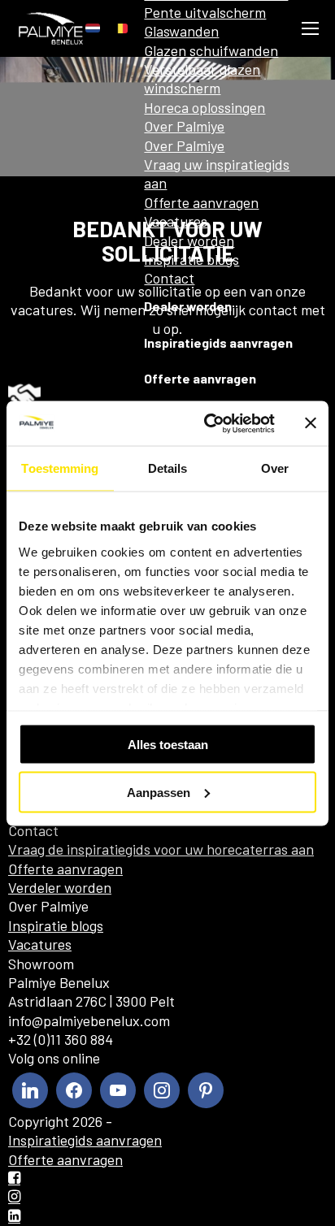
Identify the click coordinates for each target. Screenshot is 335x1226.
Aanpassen (158, 792)
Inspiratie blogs (191, 259)
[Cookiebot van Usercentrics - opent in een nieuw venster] (207, 423)
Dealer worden (189, 240)
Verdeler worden (59, 887)
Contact (169, 278)
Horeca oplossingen (204, 107)
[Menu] (310, 28)
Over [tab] (275, 468)
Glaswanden (181, 31)
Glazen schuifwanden (211, 50)
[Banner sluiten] (310, 423)
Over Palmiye (184, 126)
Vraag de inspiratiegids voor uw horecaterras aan (161, 849)
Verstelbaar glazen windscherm (202, 78)
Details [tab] (168, 468)
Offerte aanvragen (201, 202)
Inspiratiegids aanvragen (218, 342)
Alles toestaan (168, 745)
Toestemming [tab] (59, 468)
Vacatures (175, 221)
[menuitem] (92, 28)
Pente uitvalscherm (205, 12)
